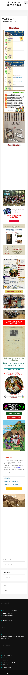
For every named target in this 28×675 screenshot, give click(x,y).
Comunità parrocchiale (14, 3)
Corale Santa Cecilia (7, 667)
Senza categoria (8, 564)
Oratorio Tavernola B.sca (9, 662)
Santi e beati (6, 657)
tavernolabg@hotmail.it (8, 615)
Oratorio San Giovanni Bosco (9, 620)
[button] (4, 239)
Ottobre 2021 (8, 577)
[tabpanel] (14, 467)
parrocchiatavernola (7, 618)
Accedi (6, 590)
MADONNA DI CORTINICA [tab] (11, 481)
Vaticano (5, 653)
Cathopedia (5, 660)
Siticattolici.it (6, 665)
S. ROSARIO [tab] (7, 478)
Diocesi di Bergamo (7, 655)
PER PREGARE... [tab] (8, 457)
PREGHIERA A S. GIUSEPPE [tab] (11, 484)
